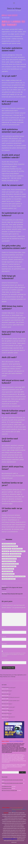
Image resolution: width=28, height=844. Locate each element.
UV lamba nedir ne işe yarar (8, 576)
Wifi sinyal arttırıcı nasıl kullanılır (9, 578)
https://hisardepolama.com (7, 674)
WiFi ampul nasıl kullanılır (20, 576)
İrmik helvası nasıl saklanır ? (7, 703)
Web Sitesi (4, 643)
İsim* (3, 629)
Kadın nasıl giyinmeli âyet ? (7, 690)
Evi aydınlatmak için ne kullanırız (9, 561)
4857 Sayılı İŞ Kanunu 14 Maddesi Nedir (9, 790)
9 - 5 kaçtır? (5, 660)
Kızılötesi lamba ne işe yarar (8, 568)
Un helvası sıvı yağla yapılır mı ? (8, 710)
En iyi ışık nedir (5, 553)
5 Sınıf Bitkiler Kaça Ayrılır (6, 786)
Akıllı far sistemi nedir (7, 548)
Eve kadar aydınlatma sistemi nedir (9, 558)
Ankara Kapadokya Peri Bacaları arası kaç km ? (11, 697)
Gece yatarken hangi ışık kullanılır (9, 566)
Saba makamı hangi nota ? (7, 713)
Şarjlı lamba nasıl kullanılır (7, 571)
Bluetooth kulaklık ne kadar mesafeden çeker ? (11, 700)
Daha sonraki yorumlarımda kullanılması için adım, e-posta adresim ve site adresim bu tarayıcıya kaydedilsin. (14, 654)
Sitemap (13, 676)
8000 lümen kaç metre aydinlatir (9, 543)
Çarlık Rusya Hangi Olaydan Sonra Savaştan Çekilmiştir (12, 779)
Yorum (3, 611)
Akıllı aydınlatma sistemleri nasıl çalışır (10, 546)
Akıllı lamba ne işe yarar (17, 548)
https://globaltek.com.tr (20, 674)
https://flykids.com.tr (5, 676)
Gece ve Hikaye (14, 8)
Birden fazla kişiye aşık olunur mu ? (8, 716)
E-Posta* (4, 636)
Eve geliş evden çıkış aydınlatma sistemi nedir (11, 556)
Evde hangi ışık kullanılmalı (15, 553)
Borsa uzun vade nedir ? (6, 694)
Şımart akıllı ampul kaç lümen (8, 573)
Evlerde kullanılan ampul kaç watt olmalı (10, 563)
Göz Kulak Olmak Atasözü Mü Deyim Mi (12, 593)
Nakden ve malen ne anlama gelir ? (8, 707)
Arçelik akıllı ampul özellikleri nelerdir (17, 551)
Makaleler (9, 539)
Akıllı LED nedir (5, 551)
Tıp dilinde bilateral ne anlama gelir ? (9, 687)
